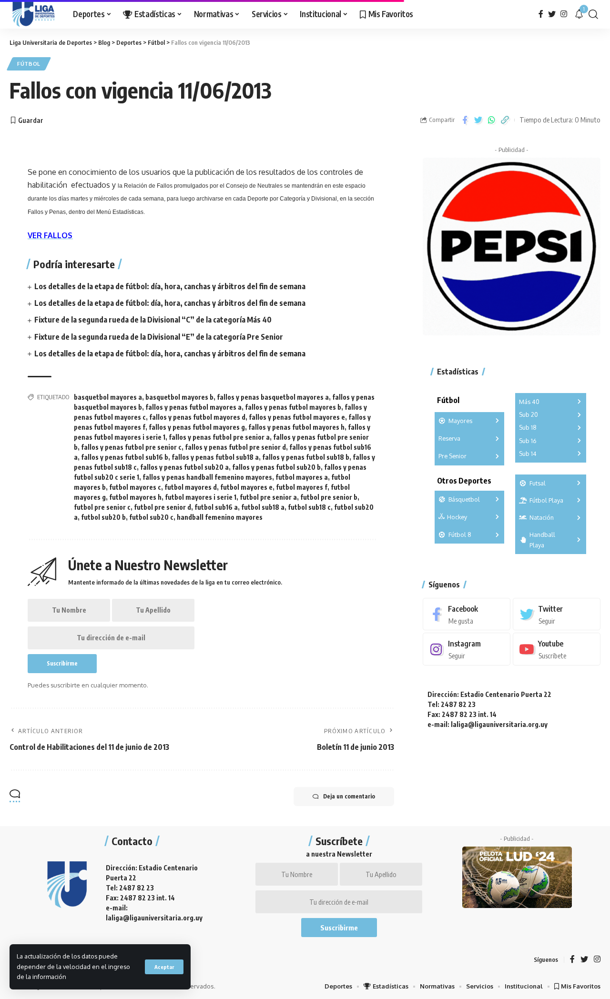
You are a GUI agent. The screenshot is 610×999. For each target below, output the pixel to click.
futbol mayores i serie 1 (200, 497)
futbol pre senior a (268, 497)
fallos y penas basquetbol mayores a (273, 397)
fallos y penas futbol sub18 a (215, 457)
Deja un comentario (349, 796)
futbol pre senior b (328, 497)
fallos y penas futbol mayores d (197, 417)
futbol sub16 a (216, 507)
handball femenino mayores (220, 517)
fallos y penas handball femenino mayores (207, 477)
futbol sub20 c (151, 517)
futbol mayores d (190, 487)
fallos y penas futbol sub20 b (276, 467)
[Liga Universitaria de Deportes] (34, 14)
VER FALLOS (50, 235)
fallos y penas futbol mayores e (297, 417)
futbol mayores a (301, 477)
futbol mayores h (135, 497)
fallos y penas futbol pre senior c (131, 447)
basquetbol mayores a (108, 397)
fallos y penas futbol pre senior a (219, 437)
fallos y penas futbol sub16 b (124, 457)
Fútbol (29, 63)
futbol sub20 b (103, 517)
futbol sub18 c (309, 507)
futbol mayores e (246, 487)
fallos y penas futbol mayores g (197, 427)
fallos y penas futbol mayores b (293, 407)
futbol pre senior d (162, 507)
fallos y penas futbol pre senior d (235, 447)
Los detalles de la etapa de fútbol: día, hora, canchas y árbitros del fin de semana (169, 286)
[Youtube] (556, 649)
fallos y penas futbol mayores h (296, 427)
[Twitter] (552, 14)
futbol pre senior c (102, 507)
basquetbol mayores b (179, 397)
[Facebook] (541, 14)
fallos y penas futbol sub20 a (184, 467)
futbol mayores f (301, 487)
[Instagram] (563, 14)
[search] (593, 14)
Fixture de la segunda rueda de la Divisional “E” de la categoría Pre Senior (158, 337)
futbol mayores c (135, 487)
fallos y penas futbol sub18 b (305, 457)
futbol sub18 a (263, 507)
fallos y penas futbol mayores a (193, 407)
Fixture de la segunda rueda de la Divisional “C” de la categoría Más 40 (153, 319)
